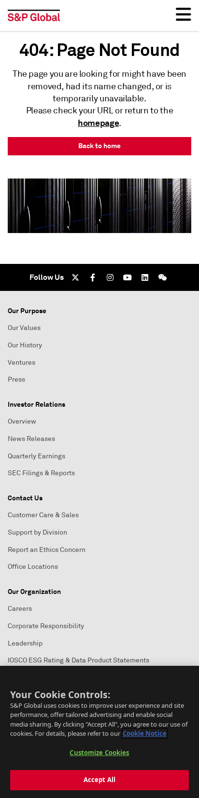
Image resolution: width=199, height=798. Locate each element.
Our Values (24, 328)
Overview (22, 421)
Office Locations (33, 567)
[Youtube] (127, 277)
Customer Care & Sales (43, 515)
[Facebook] (92, 277)
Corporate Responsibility (46, 626)
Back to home (99, 145)
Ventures (21, 362)
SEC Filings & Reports (41, 473)
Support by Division (37, 532)
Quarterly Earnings (36, 456)
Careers (20, 609)
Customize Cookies (99, 752)
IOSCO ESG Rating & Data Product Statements (78, 660)
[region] (99, 732)
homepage (98, 122)
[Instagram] (110, 277)
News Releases (31, 439)
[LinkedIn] (145, 277)
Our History (25, 345)
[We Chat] (162, 277)
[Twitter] (75, 277)
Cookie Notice (145, 733)
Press (16, 379)
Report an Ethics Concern (46, 550)
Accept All (99, 779)
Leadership (25, 643)
